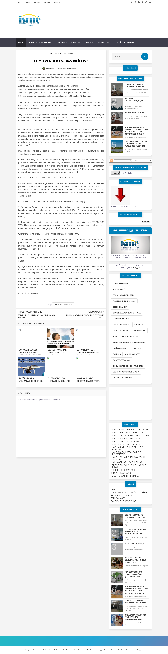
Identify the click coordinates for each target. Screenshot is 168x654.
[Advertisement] (130, 402)
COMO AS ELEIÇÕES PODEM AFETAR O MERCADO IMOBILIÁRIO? (30, 352)
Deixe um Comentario (68, 68)
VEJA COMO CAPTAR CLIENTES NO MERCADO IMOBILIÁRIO (59, 352)
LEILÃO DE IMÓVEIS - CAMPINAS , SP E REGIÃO (128, 466)
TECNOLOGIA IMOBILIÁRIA (123, 295)
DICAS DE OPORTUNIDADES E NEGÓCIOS (130, 435)
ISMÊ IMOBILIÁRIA (120, 307)
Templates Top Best (110, 650)
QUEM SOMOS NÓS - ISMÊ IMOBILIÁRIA (129, 492)
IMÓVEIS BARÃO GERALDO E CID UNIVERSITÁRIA (126, 453)
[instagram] (146, 2)
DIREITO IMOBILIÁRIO (121, 325)
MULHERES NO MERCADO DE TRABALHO (129, 342)
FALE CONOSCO (118, 498)
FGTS (115, 336)
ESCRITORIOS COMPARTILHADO (126, 372)
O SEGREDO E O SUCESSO (123, 470)
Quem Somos (104, 42)
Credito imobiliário (120, 283)
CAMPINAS (138, 325)
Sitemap (47, 2)
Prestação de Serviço (69, 42)
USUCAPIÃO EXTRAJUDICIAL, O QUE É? (134, 101)
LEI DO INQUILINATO (130, 336)
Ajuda (28, 2)
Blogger (136, 267)
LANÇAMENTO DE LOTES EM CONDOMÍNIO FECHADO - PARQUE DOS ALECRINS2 (136, 144)
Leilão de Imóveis (124, 42)
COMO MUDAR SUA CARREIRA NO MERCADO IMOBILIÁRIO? (88, 352)
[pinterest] (150, 2)
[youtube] (135, 2)
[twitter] (131, 2)
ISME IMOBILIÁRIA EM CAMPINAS (126, 462)
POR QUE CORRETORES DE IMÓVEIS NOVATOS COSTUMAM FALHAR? (135, 531)
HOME (114, 489)
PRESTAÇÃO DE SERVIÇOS (123, 495)
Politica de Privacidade (41, 42)
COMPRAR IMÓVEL (132, 354)
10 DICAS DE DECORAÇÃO (135, 544)
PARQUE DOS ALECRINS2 (123, 378)
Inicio (20, 2)
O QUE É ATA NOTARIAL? (134, 113)
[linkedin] (139, 2)
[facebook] (127, 2)
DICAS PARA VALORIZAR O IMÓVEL (127, 313)
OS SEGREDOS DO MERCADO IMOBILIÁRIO (59, 379)
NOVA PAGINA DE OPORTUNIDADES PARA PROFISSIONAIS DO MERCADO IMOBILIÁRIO (88, 380)
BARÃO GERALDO (120, 348)
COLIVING (117, 354)
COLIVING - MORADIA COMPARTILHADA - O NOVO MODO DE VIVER (135, 560)
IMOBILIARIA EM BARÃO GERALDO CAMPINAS (127, 448)
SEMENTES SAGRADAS (121, 473)
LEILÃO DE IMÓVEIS (120, 330)
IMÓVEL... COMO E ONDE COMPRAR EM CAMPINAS (129, 458)
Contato (57, 2)
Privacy (37, 2)
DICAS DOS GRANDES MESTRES (125, 438)
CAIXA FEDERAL (139, 330)
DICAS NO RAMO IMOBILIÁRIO (125, 441)
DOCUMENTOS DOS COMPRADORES (128, 366)
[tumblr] (142, 2)
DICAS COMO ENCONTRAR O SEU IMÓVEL (130, 429)
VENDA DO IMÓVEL (120, 289)
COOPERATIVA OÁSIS (121, 360)
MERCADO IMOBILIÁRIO (63, 305)
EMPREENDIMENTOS (121, 319)
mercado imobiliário (54, 129)
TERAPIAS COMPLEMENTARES (125, 476)
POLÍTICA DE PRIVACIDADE (123, 501)
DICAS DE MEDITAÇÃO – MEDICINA (127, 432)
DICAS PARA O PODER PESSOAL (125, 444)
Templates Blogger (136, 650)
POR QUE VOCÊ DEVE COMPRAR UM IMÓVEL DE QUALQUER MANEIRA (135, 574)
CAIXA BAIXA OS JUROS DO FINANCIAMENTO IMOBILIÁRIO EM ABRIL (135, 617)
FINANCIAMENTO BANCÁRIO (124, 301)
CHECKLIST (136, 348)
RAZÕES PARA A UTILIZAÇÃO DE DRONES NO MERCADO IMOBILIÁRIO (30, 380)
